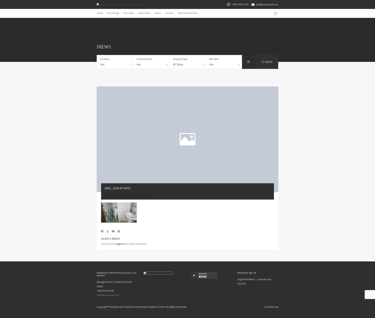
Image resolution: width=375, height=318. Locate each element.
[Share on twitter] (107, 231)
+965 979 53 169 (240, 4)
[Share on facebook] (102, 231)
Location (104, 59)
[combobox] (115, 65)
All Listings (113, 13)
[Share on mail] (113, 231)
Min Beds (214, 59)
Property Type (180, 59)
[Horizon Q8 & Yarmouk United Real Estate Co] (122, 4)
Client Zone (144, 13)
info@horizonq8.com (267, 4)
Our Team (128, 13)
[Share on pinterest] (118, 231)
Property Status (144, 59)
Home (100, 13)
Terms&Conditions (187, 13)
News (158, 13)
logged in (120, 243)
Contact (169, 13)
